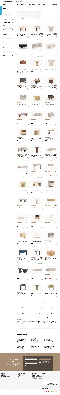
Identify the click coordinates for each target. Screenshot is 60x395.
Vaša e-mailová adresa (29, 361)
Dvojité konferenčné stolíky (35, 345)
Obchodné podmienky (36, 375)
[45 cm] (45, 211)
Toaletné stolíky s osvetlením (35, 338)
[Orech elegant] (17, 108)
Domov (3, 6)
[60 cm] (31, 160)
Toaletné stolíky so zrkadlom (21, 339)
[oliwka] (32, 177)
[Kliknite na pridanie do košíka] (28, 37)
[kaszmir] (31, 39)
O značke (33, 374)
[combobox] (31, 2)
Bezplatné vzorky (20, 375)
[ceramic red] (46, 280)
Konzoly (45, 335)
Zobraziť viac (19, 330)
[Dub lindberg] (32, 228)
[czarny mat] (45, 177)
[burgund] (32, 263)
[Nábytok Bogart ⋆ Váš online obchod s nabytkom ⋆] (7, 1)
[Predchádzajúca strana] (41, 302)
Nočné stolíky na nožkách (48, 348)
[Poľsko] (46, 391)
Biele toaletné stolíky (20, 349)
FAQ (1, 377)
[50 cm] (18, 39)
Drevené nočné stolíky (47, 347)
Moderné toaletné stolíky (21, 338)
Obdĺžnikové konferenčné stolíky (22, 345)
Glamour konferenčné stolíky (35, 341)
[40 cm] (46, 263)
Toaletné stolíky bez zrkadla (48, 338)
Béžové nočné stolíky (20, 347)
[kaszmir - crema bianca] (32, 39)
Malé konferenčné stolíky (48, 342)
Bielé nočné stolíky (47, 339)
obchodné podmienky (41, 362)
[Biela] (46, 228)
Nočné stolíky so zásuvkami (35, 346)
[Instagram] (43, 388)
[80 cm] (17, 39)
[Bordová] (17, 125)
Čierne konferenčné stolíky (35, 340)
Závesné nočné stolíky (47, 345)
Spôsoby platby (3, 375)
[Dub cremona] (32, 280)
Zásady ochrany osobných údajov (46, 361)
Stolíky (5, 6)
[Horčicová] (17, 211)
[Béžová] (45, 39)
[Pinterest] (47, 388)
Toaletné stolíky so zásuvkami (49, 346)
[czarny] (18, 160)
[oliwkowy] (47, 177)
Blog (18, 376)
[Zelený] (18, 125)
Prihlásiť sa (45, 359)
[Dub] (17, 56)
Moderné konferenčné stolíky (48, 341)
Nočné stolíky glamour (34, 348)
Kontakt (33, 377)
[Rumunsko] (53, 391)
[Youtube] (45, 388)
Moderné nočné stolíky (21, 340)
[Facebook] (42, 388)
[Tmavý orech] (18, 56)
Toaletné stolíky (33, 335)
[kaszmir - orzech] (32, 56)
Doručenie (2, 374)
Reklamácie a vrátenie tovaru (5, 376)
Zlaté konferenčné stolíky (21, 341)
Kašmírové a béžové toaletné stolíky (50, 349)
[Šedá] (46, 39)
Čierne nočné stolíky (34, 339)
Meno (26, 357)
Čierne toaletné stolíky (34, 349)
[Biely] (18, 280)
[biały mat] (18, 228)
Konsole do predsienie (20, 342)
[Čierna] (47, 228)
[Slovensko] (56, 391)
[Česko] (48, 391)
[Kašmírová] (18, 108)
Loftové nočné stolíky (20, 348)
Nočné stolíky (19, 335)
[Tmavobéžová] (47, 39)
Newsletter (19, 374)
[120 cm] (32, 160)
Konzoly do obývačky (34, 342)
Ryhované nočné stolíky (21, 346)
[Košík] (56, 1)
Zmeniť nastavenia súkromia (37, 378)
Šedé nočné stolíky (34, 347)
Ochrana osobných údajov (36, 376)
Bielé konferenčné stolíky (48, 340)
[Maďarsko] (51, 391)
